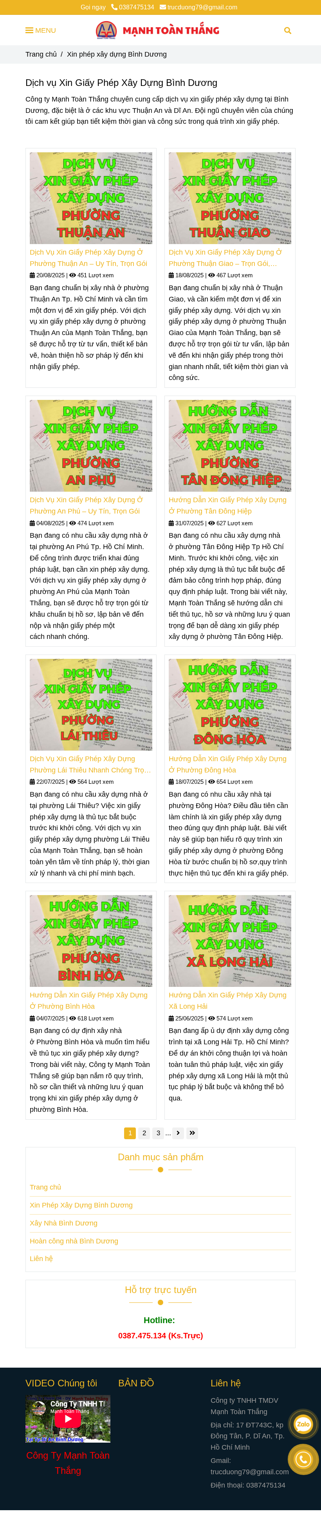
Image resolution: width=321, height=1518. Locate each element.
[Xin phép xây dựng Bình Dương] (160, 30)
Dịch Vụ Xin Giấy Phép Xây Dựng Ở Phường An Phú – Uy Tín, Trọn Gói (86, 505)
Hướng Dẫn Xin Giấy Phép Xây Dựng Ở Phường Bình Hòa (89, 1000)
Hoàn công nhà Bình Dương (74, 1241)
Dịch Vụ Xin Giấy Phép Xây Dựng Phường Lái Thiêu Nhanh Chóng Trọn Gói (89, 765)
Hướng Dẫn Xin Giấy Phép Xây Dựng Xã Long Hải (228, 1000)
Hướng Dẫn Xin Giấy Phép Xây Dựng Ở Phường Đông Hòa (228, 764)
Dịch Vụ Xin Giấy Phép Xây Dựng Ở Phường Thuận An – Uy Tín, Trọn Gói (88, 258)
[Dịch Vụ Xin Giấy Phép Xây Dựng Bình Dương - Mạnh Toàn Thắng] (91, 198)
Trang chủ (41, 54)
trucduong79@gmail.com (202, 7)
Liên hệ (41, 1259)
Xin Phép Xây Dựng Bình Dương (81, 1205)
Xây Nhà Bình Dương (63, 1223)
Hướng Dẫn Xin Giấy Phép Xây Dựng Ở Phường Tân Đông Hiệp (228, 505)
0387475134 (136, 7)
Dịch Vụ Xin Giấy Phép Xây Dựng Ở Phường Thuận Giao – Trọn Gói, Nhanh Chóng (225, 258)
